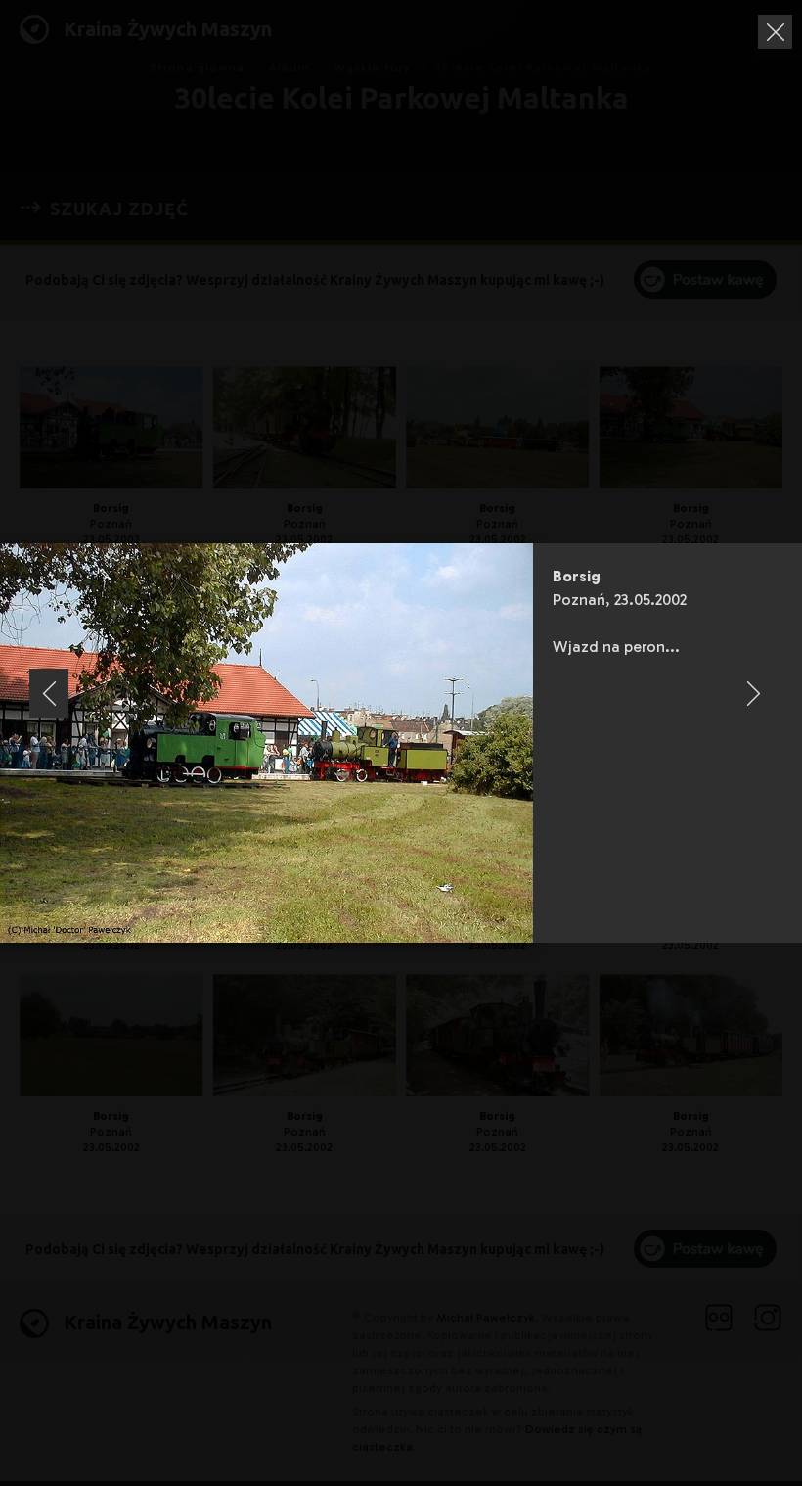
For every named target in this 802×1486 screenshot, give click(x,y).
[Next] (753, 693)
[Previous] (48, 693)
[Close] (775, 32)
